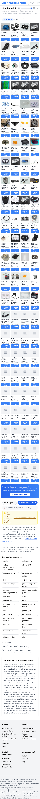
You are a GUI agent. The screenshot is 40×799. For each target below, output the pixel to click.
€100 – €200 (7, 651)
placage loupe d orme (28, 585)
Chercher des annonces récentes (25, 518)
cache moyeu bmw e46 (8, 619)
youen (20, 549)
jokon (19, 547)
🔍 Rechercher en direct (27, 503)
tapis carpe (7, 614)
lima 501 (15, 551)
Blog (23, 762)
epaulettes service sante (29, 605)
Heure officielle (7, 767)
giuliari (12, 547)
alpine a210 (26, 565)
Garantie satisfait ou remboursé (9, 735)
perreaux (6, 596)
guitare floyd (27, 561)
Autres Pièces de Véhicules (12, 14)
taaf (37, 547)
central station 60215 (9, 549)
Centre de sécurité (8, 761)
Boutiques (5, 744)
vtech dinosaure (25, 551)
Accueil (4, 13)
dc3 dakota (26, 580)
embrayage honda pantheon (29, 591)
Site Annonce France (14, 3)
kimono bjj (7, 600)
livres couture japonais (27, 619)
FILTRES (8, 19)
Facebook (25, 759)
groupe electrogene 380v (10, 591)
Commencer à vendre (29, 728)
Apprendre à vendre (29, 731)
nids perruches (9, 637)
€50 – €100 (23, 647)
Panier (4, 747)
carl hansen (26, 614)
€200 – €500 (19, 651)
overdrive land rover (28, 632)
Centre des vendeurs (29, 739)
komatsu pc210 (9, 574)
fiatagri (25, 596)
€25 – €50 (13, 647)
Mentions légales (7, 731)
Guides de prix (7, 728)
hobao (5, 580)
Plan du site (6, 764)
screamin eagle (9, 584)
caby (24, 600)
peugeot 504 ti (6, 551)
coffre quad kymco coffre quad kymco (8, 567)
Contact (24, 756)
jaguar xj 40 (26, 610)
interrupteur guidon (27, 575)
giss (23, 637)
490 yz (5, 610)
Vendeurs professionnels (27, 735)
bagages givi (8, 631)
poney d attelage (28, 547)
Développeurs (6, 758)
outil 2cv (6, 624)
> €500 (28, 651)
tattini (5, 561)
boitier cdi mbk (29, 549)
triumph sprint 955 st (9, 605)
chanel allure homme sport (27, 625)
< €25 (5, 647)
